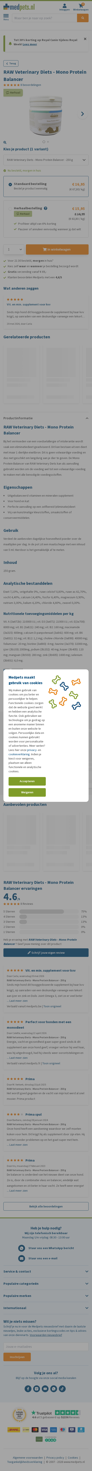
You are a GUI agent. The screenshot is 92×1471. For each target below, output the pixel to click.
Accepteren (27, 781)
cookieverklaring (19, 754)
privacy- (32, 750)
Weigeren (27, 792)
